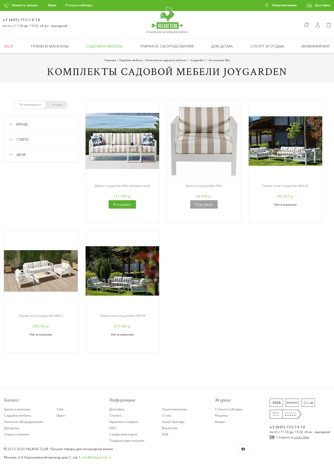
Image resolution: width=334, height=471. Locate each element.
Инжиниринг (315, 46)
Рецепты (221, 415)
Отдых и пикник (16, 434)
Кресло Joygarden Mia (204, 185)
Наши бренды (173, 422)
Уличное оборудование (167, 46)
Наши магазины (284, 5)
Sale (8, 46)
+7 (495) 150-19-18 (21, 20)
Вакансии (169, 428)
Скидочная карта (123, 434)
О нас (166, 415)
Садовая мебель (104, 46)
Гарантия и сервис (124, 422)
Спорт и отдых (267, 46)
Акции (220, 422)
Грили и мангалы (49, 46)
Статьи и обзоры (78, 5)
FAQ (112, 428)
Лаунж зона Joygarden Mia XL (285, 185)
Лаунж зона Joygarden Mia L (41, 315)
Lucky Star (301, 437)
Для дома (222, 46)
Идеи (52, 5)
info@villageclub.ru (96, 457)
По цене (57, 104)
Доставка (322, 5)
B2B (165, 434)
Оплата (115, 415)
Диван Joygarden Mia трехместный (122, 185)
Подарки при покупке (127, 440)
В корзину (122, 204)
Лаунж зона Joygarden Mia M (122, 315)
